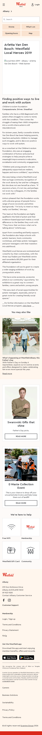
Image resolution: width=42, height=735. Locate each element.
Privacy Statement (10, 630)
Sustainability (8, 703)
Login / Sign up (8, 619)
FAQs (4, 636)
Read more (7, 374)
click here (27, 306)
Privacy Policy (8, 710)
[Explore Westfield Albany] (21, 4)
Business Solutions (10, 695)
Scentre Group (27, 726)
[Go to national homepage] (8, 574)
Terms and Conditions (11, 625)
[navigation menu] (5, 4)
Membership (7, 613)
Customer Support (10, 605)
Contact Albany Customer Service (17, 595)
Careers (5, 688)
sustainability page (8, 681)
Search (9, 19)
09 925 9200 (7, 593)
